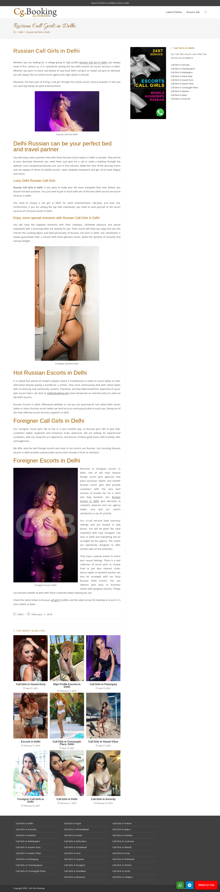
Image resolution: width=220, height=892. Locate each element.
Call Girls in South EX (180, 98)
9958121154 (206, 885)
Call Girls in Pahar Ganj (181, 76)
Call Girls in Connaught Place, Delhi (67, 743)
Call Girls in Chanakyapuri (183, 68)
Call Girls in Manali (122, 847)
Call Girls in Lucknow (123, 841)
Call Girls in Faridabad (75, 847)
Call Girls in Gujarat (74, 859)
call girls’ (55, 600)
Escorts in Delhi (30, 741)
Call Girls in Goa (72, 853)
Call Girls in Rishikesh (123, 859)
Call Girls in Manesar (74, 877)
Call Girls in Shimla (122, 865)
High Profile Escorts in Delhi (67, 685)
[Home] (14, 32)
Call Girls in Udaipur (122, 877)
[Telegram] (189, 885)
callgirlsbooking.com (58, 393)
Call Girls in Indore (122, 823)
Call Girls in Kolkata (122, 835)
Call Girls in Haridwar (75, 871)
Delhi (21, 614)
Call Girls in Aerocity (103, 799)
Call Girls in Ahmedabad (76, 829)
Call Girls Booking (36, 888)
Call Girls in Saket (179, 95)
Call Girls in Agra (72, 823)
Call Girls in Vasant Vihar (103, 741)
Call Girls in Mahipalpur (182, 72)
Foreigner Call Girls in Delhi (30, 800)
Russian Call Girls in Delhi (38, 32)
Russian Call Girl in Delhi (93, 62)
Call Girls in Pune (121, 853)
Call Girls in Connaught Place (184, 87)
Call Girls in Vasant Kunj (30, 684)
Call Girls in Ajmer (73, 835)
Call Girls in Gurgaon (74, 865)
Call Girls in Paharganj (103, 684)
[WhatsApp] (180, 885)
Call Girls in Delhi (67, 799)
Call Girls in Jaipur (121, 829)
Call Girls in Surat (121, 871)
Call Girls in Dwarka (180, 91)
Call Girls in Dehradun (75, 841)
